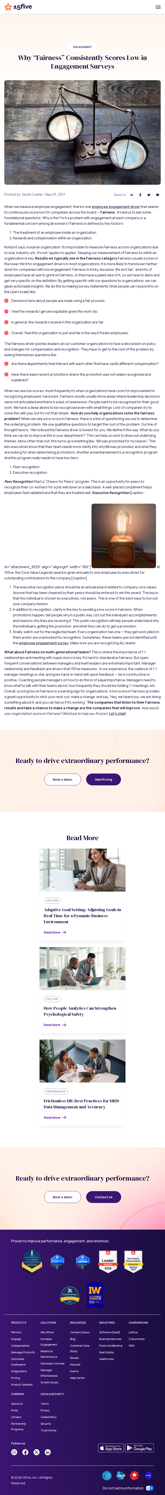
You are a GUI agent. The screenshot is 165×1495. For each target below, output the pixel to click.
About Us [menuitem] (17, 1404)
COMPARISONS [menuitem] (138, 1322)
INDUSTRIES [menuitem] (107, 1322)
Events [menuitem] (74, 1371)
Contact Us (103, 1197)
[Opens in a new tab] (14, 1452)
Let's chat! (117, 713)
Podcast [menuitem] (75, 1364)
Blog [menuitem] (72, 1339)
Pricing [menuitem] (15, 1378)
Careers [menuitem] (16, 1417)
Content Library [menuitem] (80, 1332)
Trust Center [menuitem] (49, 1430)
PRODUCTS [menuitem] (18, 1322)
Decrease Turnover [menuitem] (53, 1363)
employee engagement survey (44, 643)
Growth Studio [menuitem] (49, 1382)
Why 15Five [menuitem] (47, 1332)
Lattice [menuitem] (133, 1332)
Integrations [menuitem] (19, 1371)
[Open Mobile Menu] (158, 6)
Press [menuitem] (14, 1410)
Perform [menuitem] (16, 1332)
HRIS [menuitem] (131, 1345)
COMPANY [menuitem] (17, 1394)
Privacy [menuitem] (45, 1410)
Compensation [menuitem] (20, 1345)
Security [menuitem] (46, 1424)
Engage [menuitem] (16, 1339)
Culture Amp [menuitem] (137, 1339)
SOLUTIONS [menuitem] (48, 1322)
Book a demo (62, 779)
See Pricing (103, 779)
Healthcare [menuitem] (106, 1359)
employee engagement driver (116, 206)
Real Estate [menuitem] (106, 1352)
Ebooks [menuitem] (74, 1358)
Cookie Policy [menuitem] (49, 1417)
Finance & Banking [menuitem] (110, 1345)
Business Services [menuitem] (110, 1339)
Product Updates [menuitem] (21, 1384)
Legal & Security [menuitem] (52, 1394)
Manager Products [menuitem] (23, 1352)
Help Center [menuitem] (77, 1378)
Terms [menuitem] (45, 1404)
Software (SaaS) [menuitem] (109, 1332)
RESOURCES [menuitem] (78, 1322)
